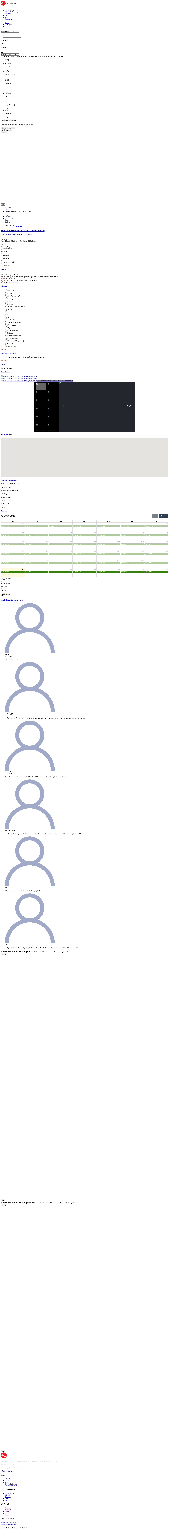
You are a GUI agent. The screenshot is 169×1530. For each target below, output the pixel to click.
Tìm (3, 130)
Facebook (8, 1508)
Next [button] (3, 204)
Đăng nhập (8, 24)
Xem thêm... (15, 282)
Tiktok (7, 1515)
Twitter (7, 1513)
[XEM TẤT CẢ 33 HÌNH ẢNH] (56, 381)
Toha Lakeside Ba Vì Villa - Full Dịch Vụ (23, 230)
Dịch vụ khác (9, 19)
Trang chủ (8, 1479)
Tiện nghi (8, 216)
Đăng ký (7, 23)
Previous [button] (4, 132)
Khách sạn (8, 14)
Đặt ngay (19, 226)
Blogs (6, 17)
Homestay (8, 1497)
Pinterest (7, 1511)
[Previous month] (161, 516)
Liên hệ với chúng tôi (7, 1471)
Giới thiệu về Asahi (11, 1486)
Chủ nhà (7, 26)
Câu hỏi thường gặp (11, 1484)
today (155, 516)
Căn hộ (7, 1480)
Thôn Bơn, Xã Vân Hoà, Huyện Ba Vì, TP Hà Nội (16, 234)
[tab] (10, 56)
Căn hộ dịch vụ (9, 10)
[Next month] (166, 516)
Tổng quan (8, 215)
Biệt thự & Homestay (11, 12)
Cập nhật (8, 130)
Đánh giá (7, 222)
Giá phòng (8, 220)
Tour (6, 15)
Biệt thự (7, 1495)
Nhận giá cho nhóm (8, 128)
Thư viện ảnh (9, 218)
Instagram (8, 1509)
